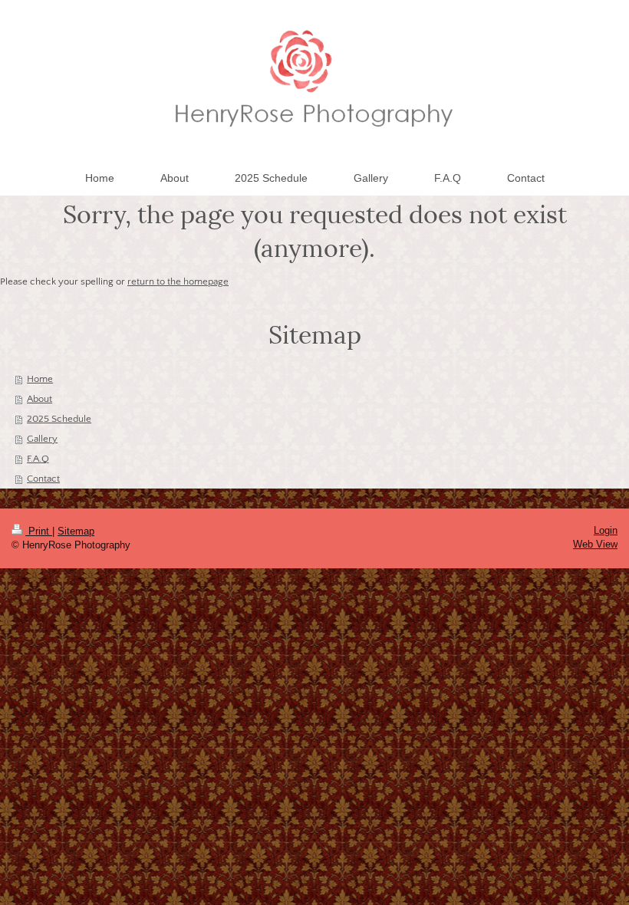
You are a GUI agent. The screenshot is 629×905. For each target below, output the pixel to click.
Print (38, 531)
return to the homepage (178, 281)
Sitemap (76, 531)
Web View (595, 544)
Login (605, 530)
